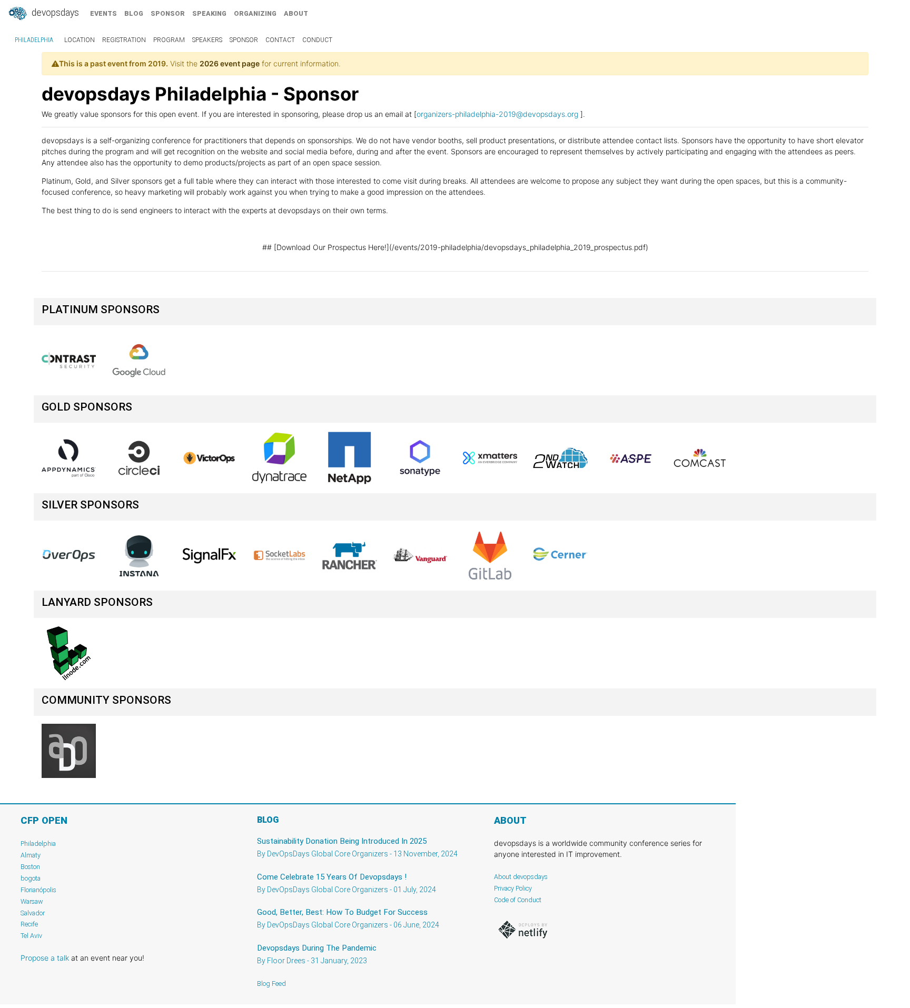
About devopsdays (521, 877)
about (296, 13)
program (169, 40)
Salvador (33, 913)
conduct (317, 40)
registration (124, 40)
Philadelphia (34, 40)
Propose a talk (45, 957)
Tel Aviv (31, 936)
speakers (207, 40)
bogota (31, 878)
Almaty (31, 855)
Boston (30, 867)
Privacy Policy (513, 888)
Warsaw (32, 901)
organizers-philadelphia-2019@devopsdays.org (497, 113)
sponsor (168, 13)
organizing (255, 13)
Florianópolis (38, 890)
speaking (209, 13)
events (103, 13)
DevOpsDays (54, 12)
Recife (29, 924)
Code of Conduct (517, 900)
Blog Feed (271, 983)
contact (280, 40)
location (79, 40)
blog (133, 13)
